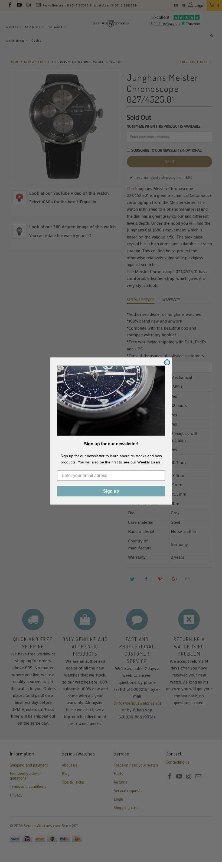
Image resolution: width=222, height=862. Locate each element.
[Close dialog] (167, 362)
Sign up (111, 491)
